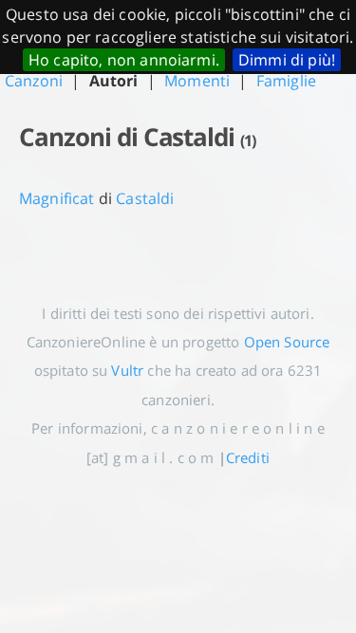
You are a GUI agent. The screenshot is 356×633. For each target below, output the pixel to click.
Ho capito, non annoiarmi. (123, 59)
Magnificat (57, 198)
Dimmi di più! (286, 59)
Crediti (248, 457)
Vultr (127, 370)
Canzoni (34, 80)
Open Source (287, 341)
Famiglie (286, 80)
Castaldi (145, 198)
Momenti (197, 80)
